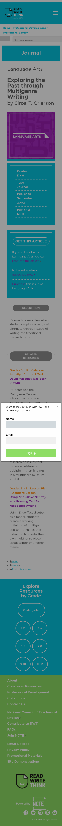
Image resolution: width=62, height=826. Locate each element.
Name (10, 419)
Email (9, 435)
